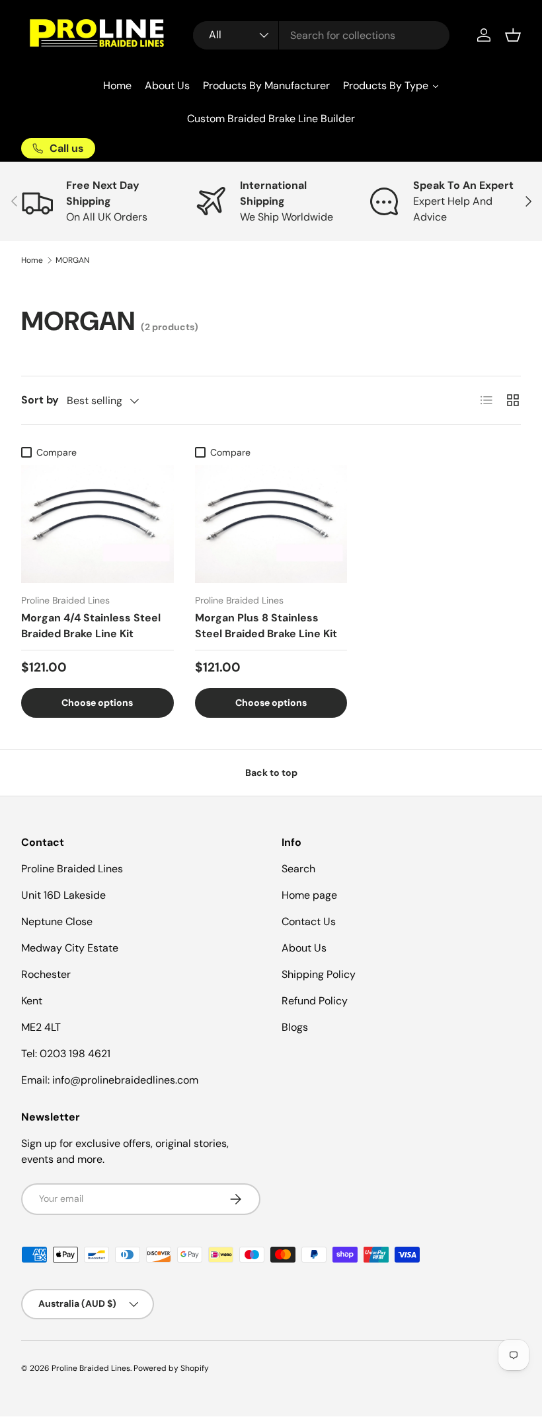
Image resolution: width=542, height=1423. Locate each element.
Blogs (295, 1027)
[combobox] (321, 35)
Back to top (271, 773)
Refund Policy (315, 1001)
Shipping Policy (319, 974)
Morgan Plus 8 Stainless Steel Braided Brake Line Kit (266, 626)
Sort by (40, 400)
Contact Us (309, 921)
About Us (304, 948)
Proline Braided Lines (91, 1368)
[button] (512, 35)
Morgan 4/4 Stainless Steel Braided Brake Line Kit (91, 626)
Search (298, 869)
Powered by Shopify (171, 1368)
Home (32, 260)
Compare (56, 452)
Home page (309, 895)
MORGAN (72, 260)
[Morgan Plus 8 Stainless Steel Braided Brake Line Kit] (271, 524)
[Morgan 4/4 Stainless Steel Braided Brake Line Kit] (97, 524)
